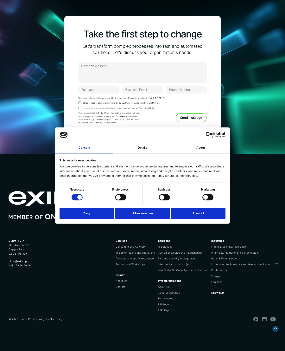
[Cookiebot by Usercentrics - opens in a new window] (208, 135)
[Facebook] (255, 318)
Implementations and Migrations (135, 252)
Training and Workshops (130, 264)
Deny (86, 213)
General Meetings (169, 292)
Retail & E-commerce (224, 258)
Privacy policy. (110, 123)
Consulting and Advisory (131, 246)
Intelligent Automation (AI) (174, 264)
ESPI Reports (166, 310)
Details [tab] (142, 147)
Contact (120, 286)
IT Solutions (165, 246)
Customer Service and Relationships (180, 252)
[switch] (120, 197)
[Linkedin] (264, 318)
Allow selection (142, 213)
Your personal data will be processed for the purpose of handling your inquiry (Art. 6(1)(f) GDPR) (121, 98)
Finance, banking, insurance (228, 246)
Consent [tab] (84, 147)
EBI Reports (165, 304)
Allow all (198, 213)
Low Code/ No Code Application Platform (183, 270)
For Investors (166, 298)
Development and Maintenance (135, 258)
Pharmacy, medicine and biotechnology (235, 252)
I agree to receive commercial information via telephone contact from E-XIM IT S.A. (118, 108)
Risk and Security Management (177, 258)
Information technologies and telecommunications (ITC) (245, 264)
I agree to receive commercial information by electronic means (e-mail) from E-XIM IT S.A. (121, 103)
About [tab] (200, 147)
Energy (215, 276)
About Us (121, 280)
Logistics (216, 281)
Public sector (219, 270)
